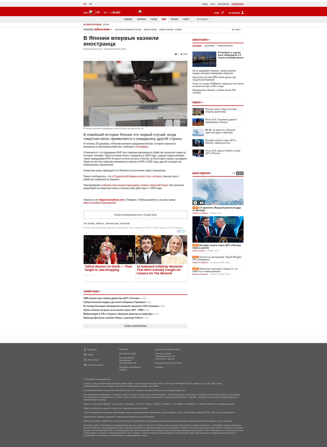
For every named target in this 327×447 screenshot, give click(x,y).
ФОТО (213, 4)
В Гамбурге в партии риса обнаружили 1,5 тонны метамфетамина (230, 55)
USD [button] (105, 12)
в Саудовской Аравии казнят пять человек (137, 176)
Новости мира (200, 39)
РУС (85, 4)
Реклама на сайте (127, 353)
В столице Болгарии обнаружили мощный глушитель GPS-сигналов (124, 306)
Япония (91, 223)
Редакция (159, 367)
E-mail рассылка (95, 365)
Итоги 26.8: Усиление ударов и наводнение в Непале (221, 120)
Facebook (92, 349)
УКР (90, 4)
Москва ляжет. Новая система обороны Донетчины (221, 110)
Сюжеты (196, 102)
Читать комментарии (135, 326)
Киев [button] (86, 12)
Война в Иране (138, 29)
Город (154, 19)
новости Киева (150, 29)
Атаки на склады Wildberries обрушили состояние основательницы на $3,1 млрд (218, 84)
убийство (100, 223)
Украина (141, 19)
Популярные (209, 45)
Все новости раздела (92, 24)
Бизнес (174, 19)
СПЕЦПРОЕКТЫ (238, 4)
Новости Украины (200, 213)
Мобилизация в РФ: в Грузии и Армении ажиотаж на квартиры (121, 314)
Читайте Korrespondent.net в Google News (135, 215)
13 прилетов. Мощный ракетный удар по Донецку (220, 131)
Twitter (91, 355)
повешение (125, 223)
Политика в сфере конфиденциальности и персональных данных (165, 356)
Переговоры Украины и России (128, 29)
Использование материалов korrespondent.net (127, 360)
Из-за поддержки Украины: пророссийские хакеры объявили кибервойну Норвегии (214, 72)
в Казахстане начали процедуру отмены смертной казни (135, 185)
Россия (106, 24)
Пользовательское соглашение (168, 363)
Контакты (123, 349)
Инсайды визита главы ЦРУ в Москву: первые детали (220, 141)
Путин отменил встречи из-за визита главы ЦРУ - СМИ (116, 310)
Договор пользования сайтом (167, 349)
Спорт (186, 19)
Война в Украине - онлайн (170, 29)
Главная (128, 19)
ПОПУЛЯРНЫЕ (223, 4)
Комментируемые (225, 45)
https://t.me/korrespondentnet (99, 202)
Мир (164, 19)
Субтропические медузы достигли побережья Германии (117, 302)
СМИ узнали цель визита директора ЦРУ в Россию (114, 298)
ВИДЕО (205, 4)
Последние (197, 45)
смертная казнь (112, 223)
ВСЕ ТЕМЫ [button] (236, 29)
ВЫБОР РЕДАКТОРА (201, 173)
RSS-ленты (93, 360)
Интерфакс (141, 146)
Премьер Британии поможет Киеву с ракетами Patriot (116, 317)
